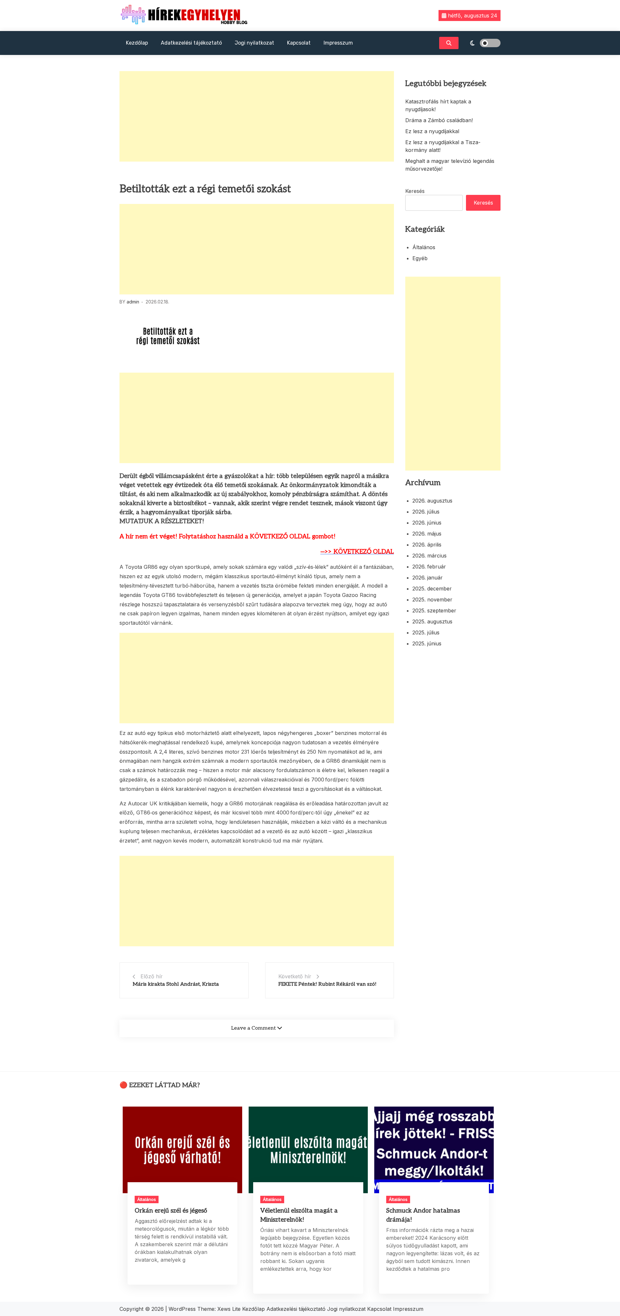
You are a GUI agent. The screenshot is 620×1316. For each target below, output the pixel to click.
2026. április (426, 544)
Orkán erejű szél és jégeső (171, 1211)
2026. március (429, 555)
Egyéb (420, 258)
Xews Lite (229, 1309)
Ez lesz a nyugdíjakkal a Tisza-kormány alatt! (442, 146)
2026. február (429, 566)
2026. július (425, 511)
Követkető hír (294, 976)
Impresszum (338, 43)
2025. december (432, 588)
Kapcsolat (299, 43)
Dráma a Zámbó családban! (439, 120)
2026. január (427, 577)
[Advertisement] (256, 116)
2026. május (426, 533)
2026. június (426, 522)
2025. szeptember (434, 610)
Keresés (415, 191)
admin (133, 301)
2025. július (425, 632)
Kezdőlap (137, 43)
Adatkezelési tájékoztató (191, 43)
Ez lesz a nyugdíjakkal (432, 131)
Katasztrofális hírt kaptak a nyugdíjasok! (438, 105)
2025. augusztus (432, 621)
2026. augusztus (432, 500)
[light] (481, 43)
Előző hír (151, 976)
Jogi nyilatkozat (254, 43)
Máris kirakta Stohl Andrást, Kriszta (176, 984)
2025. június (426, 643)
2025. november (432, 599)
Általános (423, 247)
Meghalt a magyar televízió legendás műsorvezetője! (449, 165)
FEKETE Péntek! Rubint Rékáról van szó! (327, 984)
